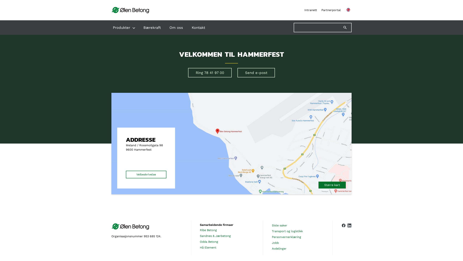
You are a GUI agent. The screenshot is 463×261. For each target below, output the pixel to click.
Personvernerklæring (286, 237)
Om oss (176, 27)
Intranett (310, 10)
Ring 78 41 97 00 (210, 73)
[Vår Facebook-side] (343, 237)
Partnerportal (331, 10)
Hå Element (208, 247)
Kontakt (198, 27)
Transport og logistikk (287, 231)
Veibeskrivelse (146, 174)
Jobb (275, 243)
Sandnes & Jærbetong (215, 236)
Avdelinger (279, 248)
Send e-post (256, 73)
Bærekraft (152, 27)
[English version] (348, 10)
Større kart (332, 185)
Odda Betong (209, 241)
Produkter (121, 27)
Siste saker (279, 225)
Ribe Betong (208, 230)
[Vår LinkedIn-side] (349, 237)
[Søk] (347, 27)
